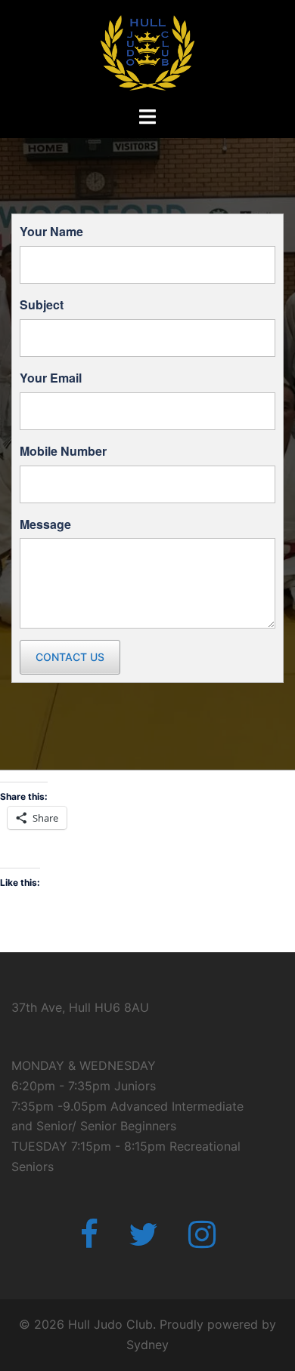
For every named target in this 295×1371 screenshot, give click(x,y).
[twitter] (143, 1241)
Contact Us (70, 656)
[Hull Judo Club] (148, 51)
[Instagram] (202, 1241)
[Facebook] (89, 1241)
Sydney (147, 1344)
